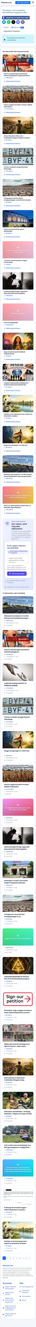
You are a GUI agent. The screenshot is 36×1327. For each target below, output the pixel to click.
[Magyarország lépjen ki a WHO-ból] (18, 439)
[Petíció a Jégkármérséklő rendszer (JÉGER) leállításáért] (18, 100)
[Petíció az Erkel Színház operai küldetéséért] (18, 224)
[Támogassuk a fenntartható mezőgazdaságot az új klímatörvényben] (18, 193)
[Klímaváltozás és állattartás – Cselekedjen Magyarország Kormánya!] (18, 131)
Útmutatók (7, 1283)
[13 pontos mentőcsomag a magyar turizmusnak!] (18, 255)
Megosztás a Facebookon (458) (17, 18)
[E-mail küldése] (18, 22)
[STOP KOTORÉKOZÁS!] (18, 317)
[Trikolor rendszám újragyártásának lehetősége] (18, 162)
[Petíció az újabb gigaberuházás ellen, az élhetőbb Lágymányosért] (18, 500)
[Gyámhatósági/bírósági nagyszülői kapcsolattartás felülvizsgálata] (18, 286)
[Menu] (33, 2)
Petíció (6, 27)
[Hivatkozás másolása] (23, 22)
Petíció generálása (18, 574)
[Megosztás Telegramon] (4, 22)
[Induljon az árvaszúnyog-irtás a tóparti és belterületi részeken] (18, 409)
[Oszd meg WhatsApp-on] (9, 22)
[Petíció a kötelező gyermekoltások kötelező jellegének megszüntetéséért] (18, 69)
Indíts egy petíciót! (23, 2)
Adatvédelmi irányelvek (12, 31)
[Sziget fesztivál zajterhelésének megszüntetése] (18, 347)
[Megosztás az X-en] (13, 22)
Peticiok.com (6, 2)
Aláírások (18, 27)
